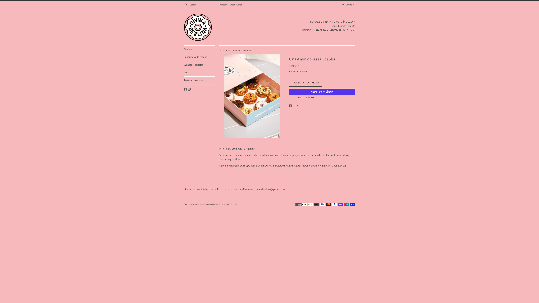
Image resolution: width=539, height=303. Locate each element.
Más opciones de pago (306, 97)
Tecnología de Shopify (228, 204)
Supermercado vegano (195, 57)
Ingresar (223, 5)
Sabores (188, 49)
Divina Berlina (212, 204)
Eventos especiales (193, 65)
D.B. (186, 72)
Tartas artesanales (193, 80)
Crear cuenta (236, 5)
